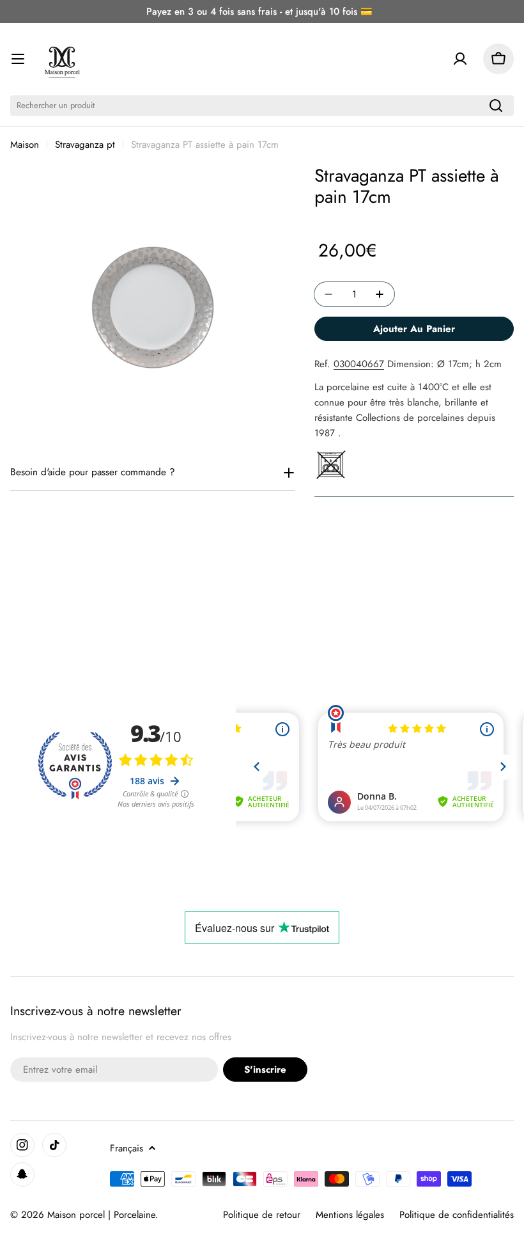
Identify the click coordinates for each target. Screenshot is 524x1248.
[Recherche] (496, 105)
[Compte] (460, 59)
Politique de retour (261, 1215)
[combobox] (262, 105)
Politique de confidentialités (456, 1215)
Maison (24, 145)
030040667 (359, 364)
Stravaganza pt (85, 145)
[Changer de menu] (18, 59)
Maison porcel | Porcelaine (101, 1215)
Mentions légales (350, 1215)
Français (126, 1148)
